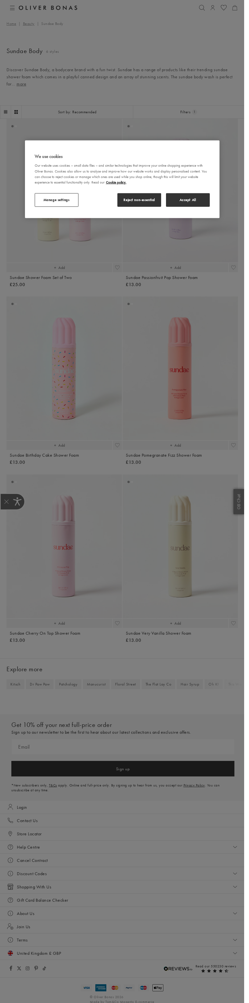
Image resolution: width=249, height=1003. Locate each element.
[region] (122, 179)
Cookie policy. (116, 182)
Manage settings (56, 199)
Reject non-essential (139, 199)
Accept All (188, 199)
